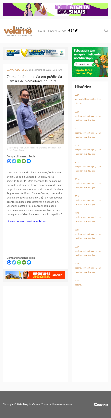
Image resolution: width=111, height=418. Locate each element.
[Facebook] (69, 31)
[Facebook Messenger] (29, 161)
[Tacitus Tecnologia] (101, 404)
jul (84, 99)
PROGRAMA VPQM (57, 31)
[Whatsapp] (19, 161)
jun (87, 99)
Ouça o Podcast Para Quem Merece (28, 221)
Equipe (41, 31)
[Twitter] (76, 31)
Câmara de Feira (17, 69)
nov (80, 116)
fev (77, 103)
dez (76, 116)
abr (95, 99)
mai (91, 99)
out (84, 116)
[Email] (24, 161)
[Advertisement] (90, 337)
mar (99, 99)
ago (80, 99)
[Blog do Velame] (18, 37)
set (76, 99)
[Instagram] (72, 31)
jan (81, 103)
